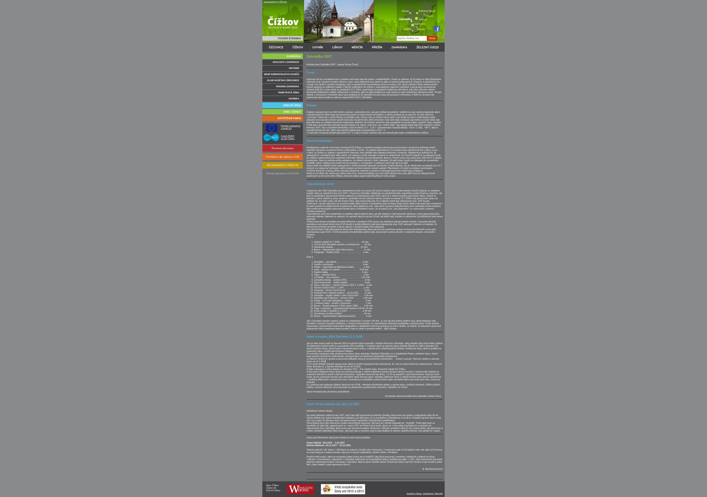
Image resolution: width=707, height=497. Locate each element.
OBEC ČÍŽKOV (292, 111)
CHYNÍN (317, 47)
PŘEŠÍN (377, 47)
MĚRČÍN (357, 47)
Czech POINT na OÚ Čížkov (288, 137)
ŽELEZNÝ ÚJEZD (427, 47)
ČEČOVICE (276, 47)
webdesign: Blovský (433, 493)
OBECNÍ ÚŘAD (292, 105)
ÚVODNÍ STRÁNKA (289, 38)
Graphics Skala (414, 493)
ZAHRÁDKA (399, 47)
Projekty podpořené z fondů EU (290, 127)
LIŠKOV (337, 47)
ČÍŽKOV (298, 47)
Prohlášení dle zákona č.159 (282, 156)
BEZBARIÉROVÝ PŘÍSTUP (275, 2)
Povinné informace (282, 148)
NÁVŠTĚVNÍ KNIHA (289, 118)
